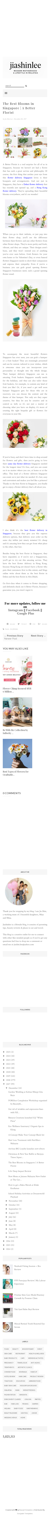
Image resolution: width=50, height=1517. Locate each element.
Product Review (36, 1376)
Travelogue (22, 1363)
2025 (8, 1052)
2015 (8, 1245)
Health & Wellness (36, 1353)
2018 (8, 1080)
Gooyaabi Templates (24, 1513)
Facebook (33, 610)
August (12, 1213)
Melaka (7, 1408)
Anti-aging (35, 1363)
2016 (8, 1241)
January (12, 1237)
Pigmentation (10, 1395)
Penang (25, 1404)
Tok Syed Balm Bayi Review (26, 1309)
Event (40, 1349)
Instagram (15, 610)
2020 (8, 1072)
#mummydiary (28, 1349)
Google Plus (25, 613)
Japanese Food (34, 1381)
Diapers (35, 1404)
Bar (5, 1404)
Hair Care (22, 1376)
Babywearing (32, 1408)
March (11, 1233)
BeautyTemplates (25, 1510)
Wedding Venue (10, 1417)
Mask (17, 1390)
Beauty (15, 1349)
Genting (24, 1413)
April (11, 1229)
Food (6, 1349)
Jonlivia (27, 1399)
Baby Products (10, 1358)
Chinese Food (9, 1372)
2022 (8, 1064)
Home (23, 1417)
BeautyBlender (10, 1413)
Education (20, 1381)
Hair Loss (15, 1404)
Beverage (23, 1372)
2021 (8, 1068)
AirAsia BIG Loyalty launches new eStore (26, 1148)
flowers (14, 629)
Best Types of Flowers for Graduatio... (16, 773)
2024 (8, 1056)
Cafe (22, 1358)
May (11, 1225)
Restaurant (20, 1353)
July (10, 1217)
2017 (8, 1084)
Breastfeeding (29, 1390)
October (12, 1205)
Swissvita (23, 1395)
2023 (8, 1060)
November (13, 1201)
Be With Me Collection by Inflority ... (15, 732)
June (11, 1221)
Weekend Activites (35, 1358)
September (13, 1209)
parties (38, 1399)
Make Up (34, 1372)
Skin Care (8, 1353)
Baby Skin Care (10, 1385)
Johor (34, 1413)
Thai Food (8, 1381)
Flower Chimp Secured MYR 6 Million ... (17, 690)
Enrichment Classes (12, 1399)
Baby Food (18, 1408)
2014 (8, 1249)
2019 (8, 1076)
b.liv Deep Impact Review (19, 1171)
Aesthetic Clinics (25, 1367)
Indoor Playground (28, 1385)
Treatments (9, 1367)
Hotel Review (9, 1376)
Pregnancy (8, 1363)
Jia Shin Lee (9, 119)
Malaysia (8, 1390)
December (13, 1088)
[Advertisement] (25, 32)
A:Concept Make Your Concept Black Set (26, 1134)
